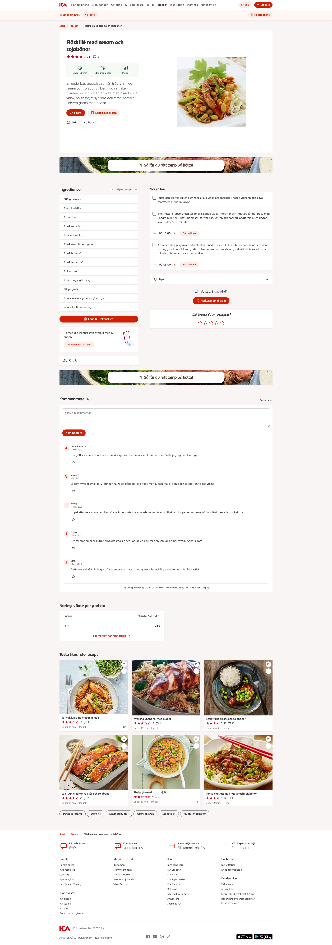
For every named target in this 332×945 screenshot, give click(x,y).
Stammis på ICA (123, 859)
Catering (116, 4)
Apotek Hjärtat (67, 879)
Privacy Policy (177, 587)
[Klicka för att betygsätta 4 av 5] (216, 323)
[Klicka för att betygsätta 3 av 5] (211, 323)
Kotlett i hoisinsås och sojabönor (226, 718)
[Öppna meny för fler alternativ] (124, 671)
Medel (125, 72)
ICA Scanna (65, 903)
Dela (91, 122)
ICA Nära (172, 874)
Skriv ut (75, 122)
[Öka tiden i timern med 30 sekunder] (174, 233)
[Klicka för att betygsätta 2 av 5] (205, 323)
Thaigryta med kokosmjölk (150, 792)
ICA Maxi (172, 889)
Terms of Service (196, 587)
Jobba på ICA (174, 903)
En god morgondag (231, 869)
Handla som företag (70, 884)
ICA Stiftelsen (228, 864)
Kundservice (208, 4)
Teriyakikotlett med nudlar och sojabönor (231, 793)
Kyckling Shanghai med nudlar (152, 718)
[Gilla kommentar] (73, 462)
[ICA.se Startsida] (63, 5)
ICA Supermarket (176, 879)
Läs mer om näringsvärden (109, 635)
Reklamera (227, 884)
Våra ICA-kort (120, 884)
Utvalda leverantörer (178, 894)
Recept (162, 4)
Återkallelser (228, 889)
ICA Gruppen (174, 869)
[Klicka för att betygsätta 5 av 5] (222, 323)
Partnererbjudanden (124, 879)
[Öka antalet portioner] (136, 189)
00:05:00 (165, 264)
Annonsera (173, 898)
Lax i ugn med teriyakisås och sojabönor (86, 793)
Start (62, 25)
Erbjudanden (100, 4)
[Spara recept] (124, 664)
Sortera (264, 400)
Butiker (150, 4)
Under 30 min (80, 72)
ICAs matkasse (134, 4)
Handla (63, 859)
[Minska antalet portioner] (112, 189)
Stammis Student (122, 869)
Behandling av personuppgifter (238, 898)
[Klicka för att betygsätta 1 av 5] (200, 323)
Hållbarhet (228, 859)
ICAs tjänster (67, 893)
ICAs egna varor (175, 864)
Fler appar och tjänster (71, 913)
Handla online (80, 4)
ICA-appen (65, 898)
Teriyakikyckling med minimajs (80, 717)
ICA (169, 859)
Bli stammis (119, 864)
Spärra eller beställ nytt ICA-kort (238, 894)
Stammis (192, 4)
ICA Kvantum (174, 884)
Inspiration (177, 4)
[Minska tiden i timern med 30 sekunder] (155, 233)
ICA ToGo (64, 908)
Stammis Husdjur (122, 874)
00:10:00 (165, 233)
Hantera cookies (230, 903)
